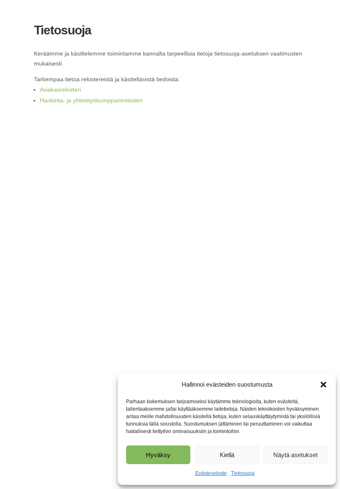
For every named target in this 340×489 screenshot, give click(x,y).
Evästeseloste (211, 473)
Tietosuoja (243, 473)
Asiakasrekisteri (60, 89)
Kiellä (227, 454)
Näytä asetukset (295, 454)
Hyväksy (158, 454)
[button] (323, 384)
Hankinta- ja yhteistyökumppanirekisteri (91, 100)
